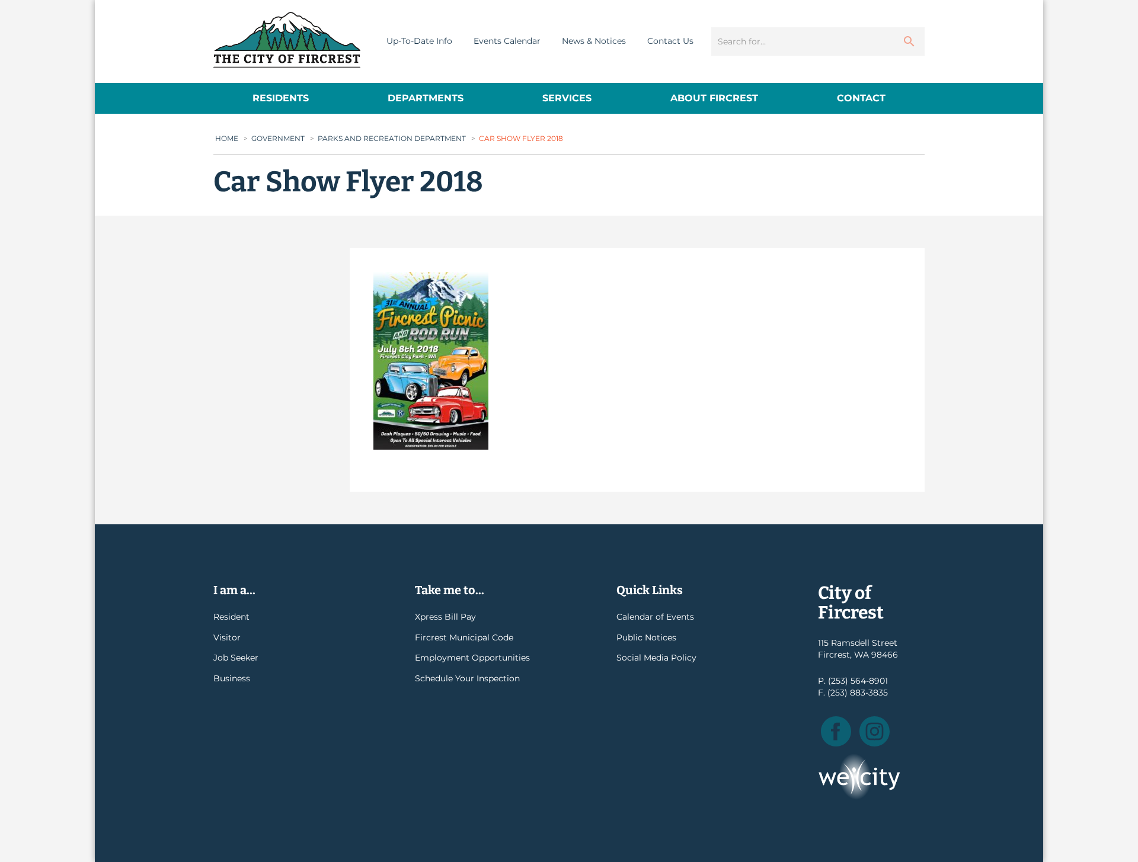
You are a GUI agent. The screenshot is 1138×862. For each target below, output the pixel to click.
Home (226, 138)
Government (278, 138)
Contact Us (670, 41)
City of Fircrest (286, 40)
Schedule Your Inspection (467, 678)
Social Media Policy (656, 657)
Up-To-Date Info (419, 41)
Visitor (227, 637)
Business (231, 678)
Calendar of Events (655, 616)
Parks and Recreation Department (392, 138)
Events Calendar (507, 41)
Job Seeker (235, 657)
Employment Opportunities (472, 657)
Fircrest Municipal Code (464, 637)
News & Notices (594, 41)
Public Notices (646, 637)
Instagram (874, 731)
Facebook (836, 731)
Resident (231, 616)
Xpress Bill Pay (445, 616)
